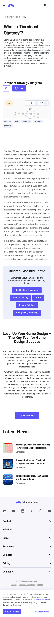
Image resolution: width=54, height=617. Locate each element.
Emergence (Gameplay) (27, 312)
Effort (38, 297)
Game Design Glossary (16, 17)
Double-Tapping (20, 297)
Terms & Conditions (27, 585)
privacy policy (41, 600)
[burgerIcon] (4, 5)
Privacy (14, 585)
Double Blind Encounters (26, 290)
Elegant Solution (27, 305)
